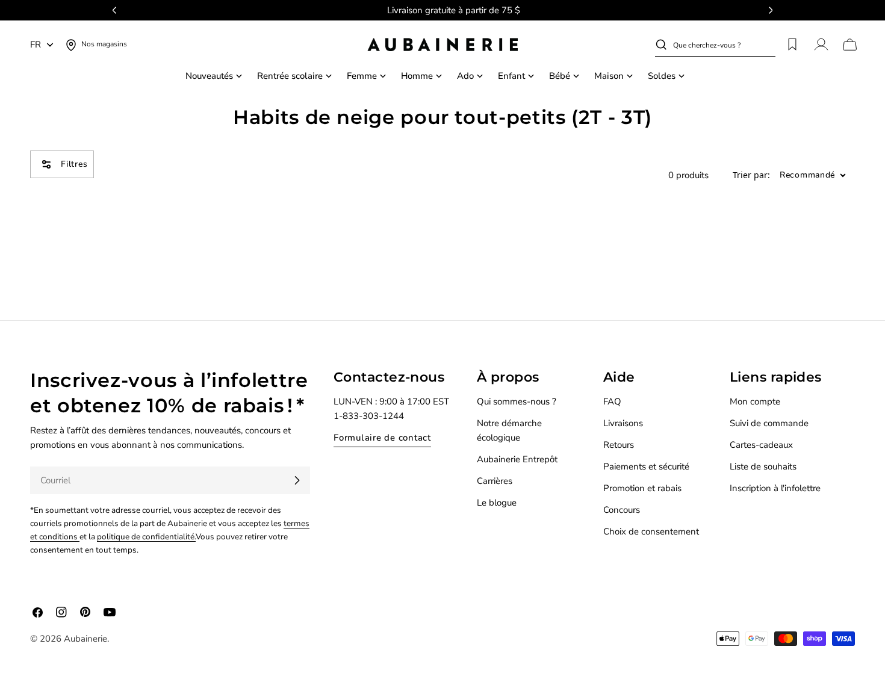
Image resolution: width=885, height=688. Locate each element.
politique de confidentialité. (146, 536)
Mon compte (755, 401)
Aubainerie (85, 639)
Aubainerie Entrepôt (517, 459)
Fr (35, 45)
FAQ (612, 401)
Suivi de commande (769, 423)
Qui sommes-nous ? (516, 401)
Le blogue (497, 503)
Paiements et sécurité (646, 466)
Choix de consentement (651, 531)
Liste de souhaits (763, 466)
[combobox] (724, 44)
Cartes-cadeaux (761, 445)
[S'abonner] (297, 480)
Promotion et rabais (642, 488)
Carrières (494, 481)
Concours (621, 510)
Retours (618, 445)
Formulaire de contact (382, 438)
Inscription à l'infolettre (775, 488)
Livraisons (623, 423)
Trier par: (751, 175)
